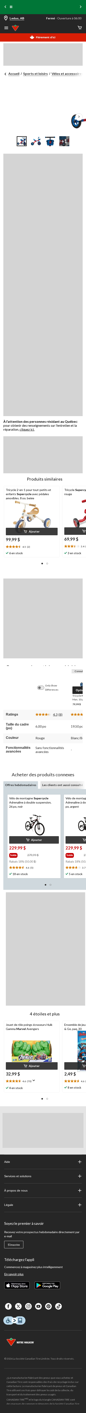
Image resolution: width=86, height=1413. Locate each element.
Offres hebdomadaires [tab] (20, 785)
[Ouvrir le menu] (6, 28)
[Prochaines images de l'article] (79, 117)
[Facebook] (8, 1306)
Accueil (13, 73)
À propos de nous (16, 1190)
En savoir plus (14, 1274)
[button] (32, 531)
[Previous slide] (5, 7)
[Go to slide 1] (22, 141)
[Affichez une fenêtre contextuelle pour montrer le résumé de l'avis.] (34, 1081)
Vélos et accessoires (67, 73)
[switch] (42, 687)
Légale (8, 1205)
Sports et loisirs (35, 73)
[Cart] (80, 28)
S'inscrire (14, 1244)
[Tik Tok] (58, 1306)
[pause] (11, 7)
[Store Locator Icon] (5, 18)
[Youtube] (38, 1306)
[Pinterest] (48, 1306)
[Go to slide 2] (36, 141)
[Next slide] (80, 7)
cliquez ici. (27, 429)
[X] (18, 1306)
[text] (32, 546)
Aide (7, 1161)
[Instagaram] (28, 1306)
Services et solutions (17, 1176)
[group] (18, 854)
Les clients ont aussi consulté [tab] (62, 785)
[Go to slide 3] (50, 141)
